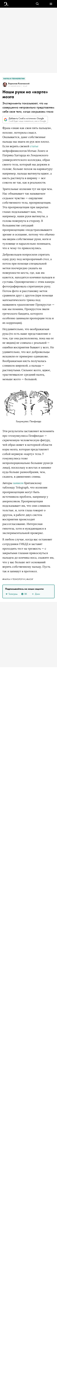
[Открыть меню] (50, 3)
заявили (18, 483)
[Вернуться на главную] (6, 3)
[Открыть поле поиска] (37, 3)
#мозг (29, 579)
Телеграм (13, 594)
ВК (25, 594)
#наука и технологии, (14, 579)
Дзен (37, 594)
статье (34, 146)
